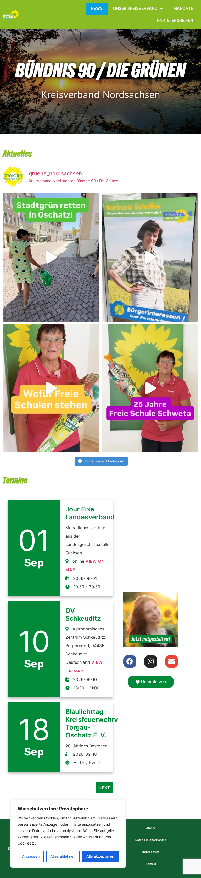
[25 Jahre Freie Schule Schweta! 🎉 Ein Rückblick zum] (150, 388)
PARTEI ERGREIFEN (175, 20)
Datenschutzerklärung (150, 840)
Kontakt (151, 864)
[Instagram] (150, 661)
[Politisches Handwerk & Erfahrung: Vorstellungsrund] (150, 257)
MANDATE (183, 8)
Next (104, 787)
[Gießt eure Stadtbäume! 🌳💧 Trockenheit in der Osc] (51, 257)
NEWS (97, 8)
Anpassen (31, 856)
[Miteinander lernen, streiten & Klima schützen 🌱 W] (51, 388)
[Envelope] (171, 661)
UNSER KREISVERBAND (135, 8)
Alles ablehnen (62, 856)
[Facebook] (129, 661)
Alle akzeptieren (100, 856)
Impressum (150, 852)
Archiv (150, 828)
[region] (68, 834)
